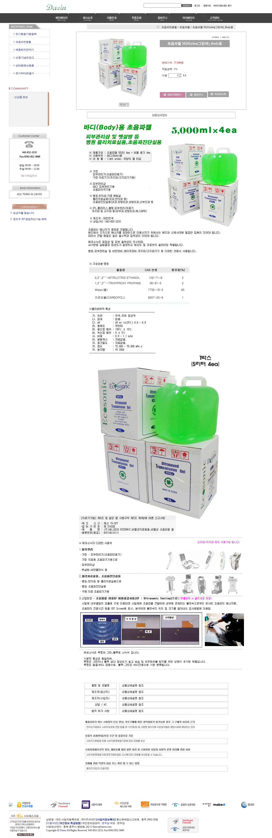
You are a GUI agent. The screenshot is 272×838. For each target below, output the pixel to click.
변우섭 (105, 823)
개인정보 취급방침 (70, 823)
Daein (63, 830)
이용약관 (52, 823)
